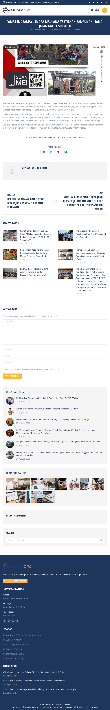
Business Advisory (13, 640)
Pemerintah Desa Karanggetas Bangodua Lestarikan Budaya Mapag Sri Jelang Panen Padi (34, 252)
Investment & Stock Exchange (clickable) (23, 635)
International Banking (15, 654)
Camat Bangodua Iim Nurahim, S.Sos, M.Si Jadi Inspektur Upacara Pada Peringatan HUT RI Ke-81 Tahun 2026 (35, 235)
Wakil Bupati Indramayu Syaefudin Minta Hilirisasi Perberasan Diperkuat (47, 408)
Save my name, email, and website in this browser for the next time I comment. (34, 369)
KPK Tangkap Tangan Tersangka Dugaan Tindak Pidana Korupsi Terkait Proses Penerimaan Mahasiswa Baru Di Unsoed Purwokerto (56, 431)
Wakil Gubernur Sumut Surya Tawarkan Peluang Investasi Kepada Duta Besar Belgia (52, 419)
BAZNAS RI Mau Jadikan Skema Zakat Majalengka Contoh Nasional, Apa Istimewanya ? (34, 271)
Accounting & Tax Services (17, 644)
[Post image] (10, 235)
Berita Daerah (10, 47)
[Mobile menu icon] (104, 10)
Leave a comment (78, 137)
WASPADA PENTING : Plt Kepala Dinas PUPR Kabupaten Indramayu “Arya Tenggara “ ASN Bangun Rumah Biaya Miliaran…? (59, 453)
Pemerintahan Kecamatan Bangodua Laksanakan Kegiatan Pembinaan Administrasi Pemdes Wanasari (91, 254)
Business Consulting (14, 658)
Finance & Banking (14, 649)
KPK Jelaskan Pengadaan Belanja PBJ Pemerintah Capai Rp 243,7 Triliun (47, 398)
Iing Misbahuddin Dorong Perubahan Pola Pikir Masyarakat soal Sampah (91, 233)
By (51, 137)
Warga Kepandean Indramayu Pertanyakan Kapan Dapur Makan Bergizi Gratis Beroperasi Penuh (58, 441)
